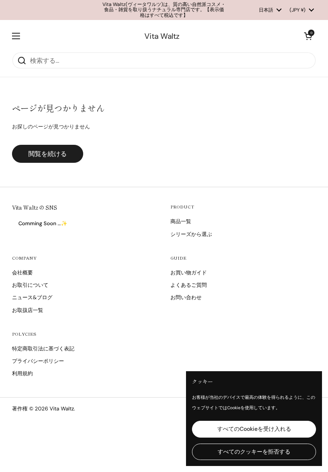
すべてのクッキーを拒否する (254, 451)
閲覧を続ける (47, 154)
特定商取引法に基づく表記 (43, 348)
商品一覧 (180, 221)
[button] (308, 36)
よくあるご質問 (188, 285)
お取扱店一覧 (27, 310)
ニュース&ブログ (32, 297)
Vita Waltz (162, 36)
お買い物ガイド (188, 272)
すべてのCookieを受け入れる (254, 428)
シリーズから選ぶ (191, 234)
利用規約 (22, 373)
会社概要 (22, 272)
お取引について (30, 285)
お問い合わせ (186, 297)
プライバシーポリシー (38, 361)
